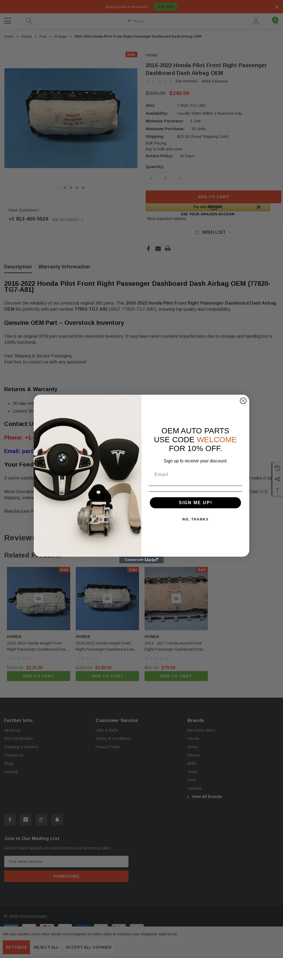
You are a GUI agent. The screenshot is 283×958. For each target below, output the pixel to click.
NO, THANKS (195, 519)
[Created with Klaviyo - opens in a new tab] (141, 560)
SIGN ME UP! (195, 502)
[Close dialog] (243, 400)
